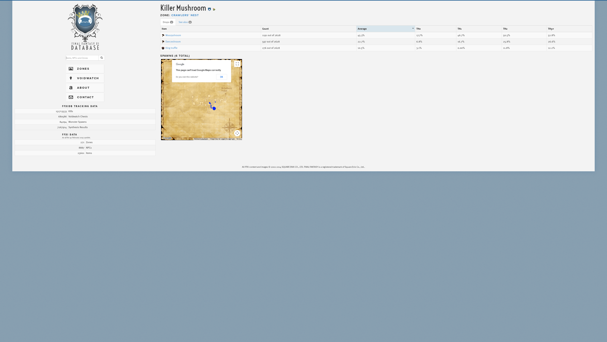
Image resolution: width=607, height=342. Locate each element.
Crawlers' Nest (185, 15)
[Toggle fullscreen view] (237, 64)
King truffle (171, 48)
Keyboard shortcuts (201, 139)
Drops (167, 22)
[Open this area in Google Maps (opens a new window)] (167, 138)
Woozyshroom (173, 35)
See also (185, 22)
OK (221, 77)
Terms (238, 139)
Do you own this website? (187, 77)
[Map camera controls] (237, 133)
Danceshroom (173, 41)
